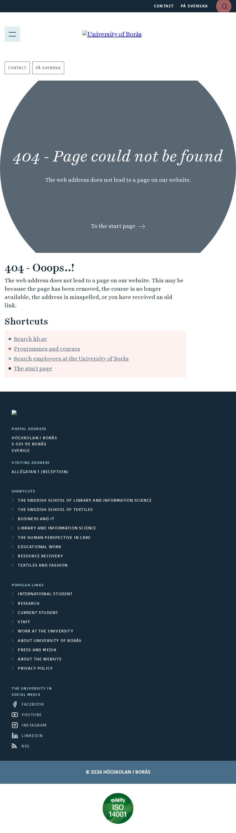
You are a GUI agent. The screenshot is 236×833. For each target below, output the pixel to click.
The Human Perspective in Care (54, 538)
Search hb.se (30, 339)
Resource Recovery (40, 556)
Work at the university (45, 631)
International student (45, 594)
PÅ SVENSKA (194, 6)
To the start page (113, 226)
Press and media (37, 650)
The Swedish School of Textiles (55, 510)
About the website (39, 659)
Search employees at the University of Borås (71, 358)
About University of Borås (49, 641)
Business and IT (36, 519)
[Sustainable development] (118, 808)
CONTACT (164, 6)
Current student (38, 613)
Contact (17, 68)
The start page (33, 368)
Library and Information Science (57, 528)
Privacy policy (35, 669)
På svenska (48, 68)
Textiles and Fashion (43, 566)
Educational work (39, 547)
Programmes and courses (47, 348)
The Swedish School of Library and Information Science (85, 501)
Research (29, 604)
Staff (24, 622)
